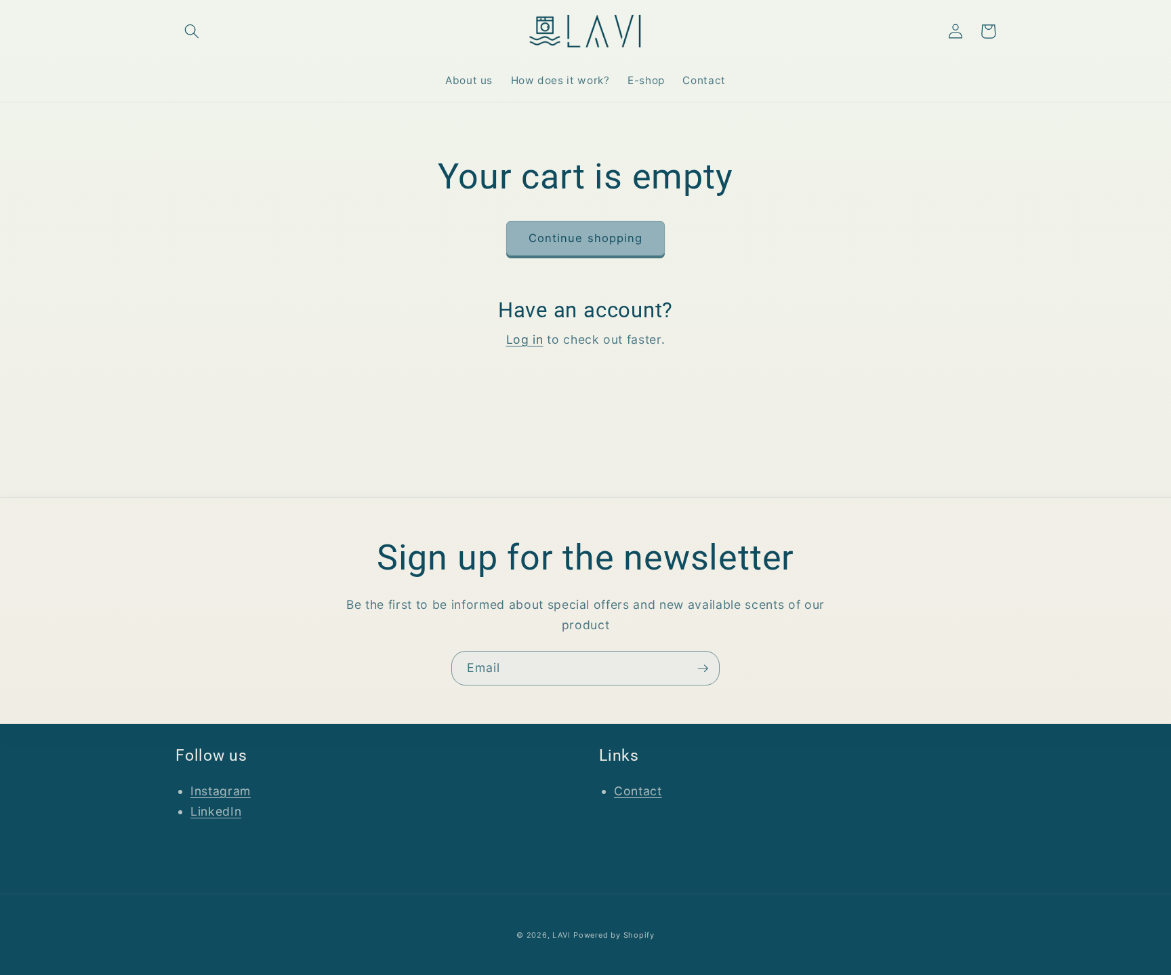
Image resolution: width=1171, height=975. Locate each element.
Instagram (220, 791)
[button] (192, 31)
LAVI (561, 935)
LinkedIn (215, 811)
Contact (638, 791)
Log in (524, 339)
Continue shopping (586, 238)
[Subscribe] (702, 668)
